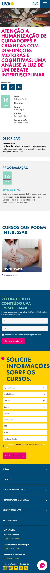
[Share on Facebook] (4, 87)
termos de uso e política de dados (29, 444)
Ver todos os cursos (9, 275)
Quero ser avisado (12, 341)
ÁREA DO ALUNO (35, 4)
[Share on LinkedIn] (19, 87)
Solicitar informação (13, 455)
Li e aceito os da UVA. (25, 446)
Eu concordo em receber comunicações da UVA (23, 334)
